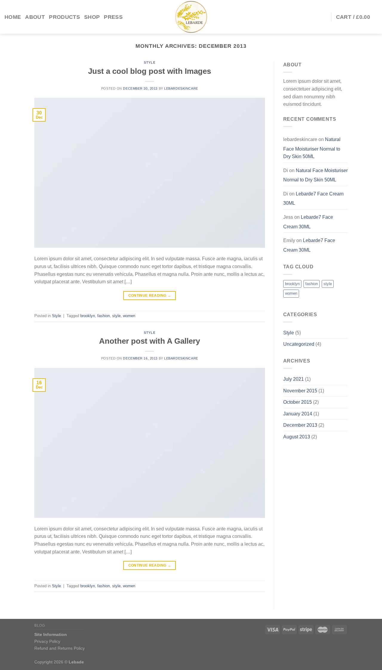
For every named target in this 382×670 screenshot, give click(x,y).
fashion (103, 315)
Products (64, 17)
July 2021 (293, 379)
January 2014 (297, 413)
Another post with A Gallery (149, 341)
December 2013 (300, 425)
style (116, 315)
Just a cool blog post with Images (149, 71)
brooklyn (87, 315)
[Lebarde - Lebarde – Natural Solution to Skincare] (191, 17)
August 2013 (296, 436)
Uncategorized (298, 344)
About (35, 17)
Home (12, 17)
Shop (92, 17)
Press (113, 17)
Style (149, 62)
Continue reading (149, 295)
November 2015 (300, 390)
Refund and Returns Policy (59, 648)
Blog (39, 625)
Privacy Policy (47, 641)
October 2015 (297, 402)
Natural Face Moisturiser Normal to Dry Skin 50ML (312, 148)
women (129, 315)
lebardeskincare (181, 88)
